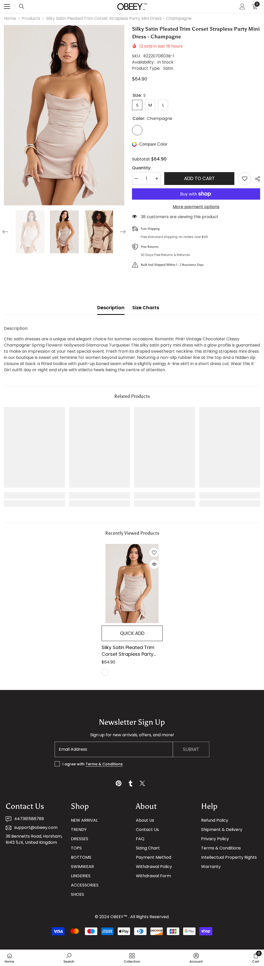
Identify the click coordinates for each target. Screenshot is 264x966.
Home (10, 18)
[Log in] (242, 6)
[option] (64, 115)
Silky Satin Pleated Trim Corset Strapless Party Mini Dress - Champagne (130, 651)
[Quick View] (154, 564)
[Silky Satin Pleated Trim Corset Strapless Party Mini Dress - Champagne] (132, 583)
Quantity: (141, 168)
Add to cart (199, 178)
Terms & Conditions (104, 764)
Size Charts (145, 307)
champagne (105, 672)
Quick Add (132, 633)
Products (31, 18)
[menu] (7, 6)
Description (111, 307)
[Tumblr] (130, 783)
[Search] (22, 6)
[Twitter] (142, 783)
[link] (34, 495)
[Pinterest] (118, 783)
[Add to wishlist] (244, 178)
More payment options (196, 207)
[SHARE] (255, 179)
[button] (5, 232)
